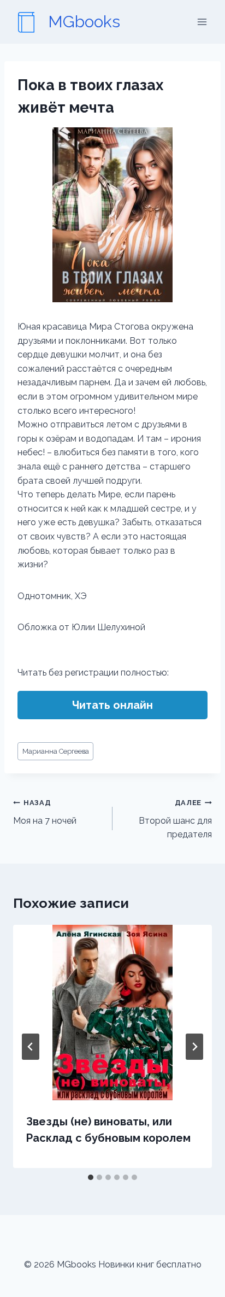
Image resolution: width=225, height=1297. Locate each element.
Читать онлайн (112, 705)
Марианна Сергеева (55, 751)
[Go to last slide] (30, 1047)
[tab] (90, 1177)
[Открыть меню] (202, 21)
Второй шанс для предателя (175, 819)
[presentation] (112, 1012)
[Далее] (194, 1047)
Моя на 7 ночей (44, 812)
